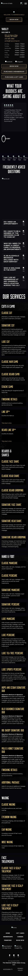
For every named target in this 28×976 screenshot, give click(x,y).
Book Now (14, 19)
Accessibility (8, 969)
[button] (25, 3)
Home (8, 933)
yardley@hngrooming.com (12, 41)
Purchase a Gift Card (14, 77)
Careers (20, 936)
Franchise (8, 940)
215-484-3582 (9, 38)
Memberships (8, 936)
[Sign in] (21, 3)
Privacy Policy (20, 969)
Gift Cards (20, 933)
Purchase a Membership (14, 72)
